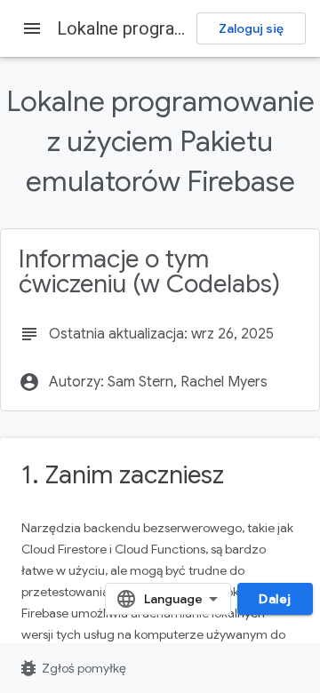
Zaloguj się (251, 28)
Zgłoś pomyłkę (72, 668)
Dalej (275, 599)
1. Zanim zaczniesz (122, 474)
